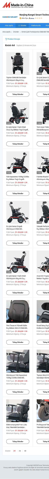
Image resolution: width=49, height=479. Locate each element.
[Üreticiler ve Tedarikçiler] (18, 5)
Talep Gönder (17, 94)
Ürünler (23, 25)
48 (25, 451)
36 (20, 451)
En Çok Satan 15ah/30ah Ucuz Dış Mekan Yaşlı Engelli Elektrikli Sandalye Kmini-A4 (17, 129)
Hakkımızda (36, 25)
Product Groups (13, 39)
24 (14, 451)
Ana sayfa (9, 25)
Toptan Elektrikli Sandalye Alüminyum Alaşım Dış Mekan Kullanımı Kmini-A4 (16, 80)
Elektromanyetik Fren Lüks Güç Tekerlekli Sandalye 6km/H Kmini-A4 (16, 427)
